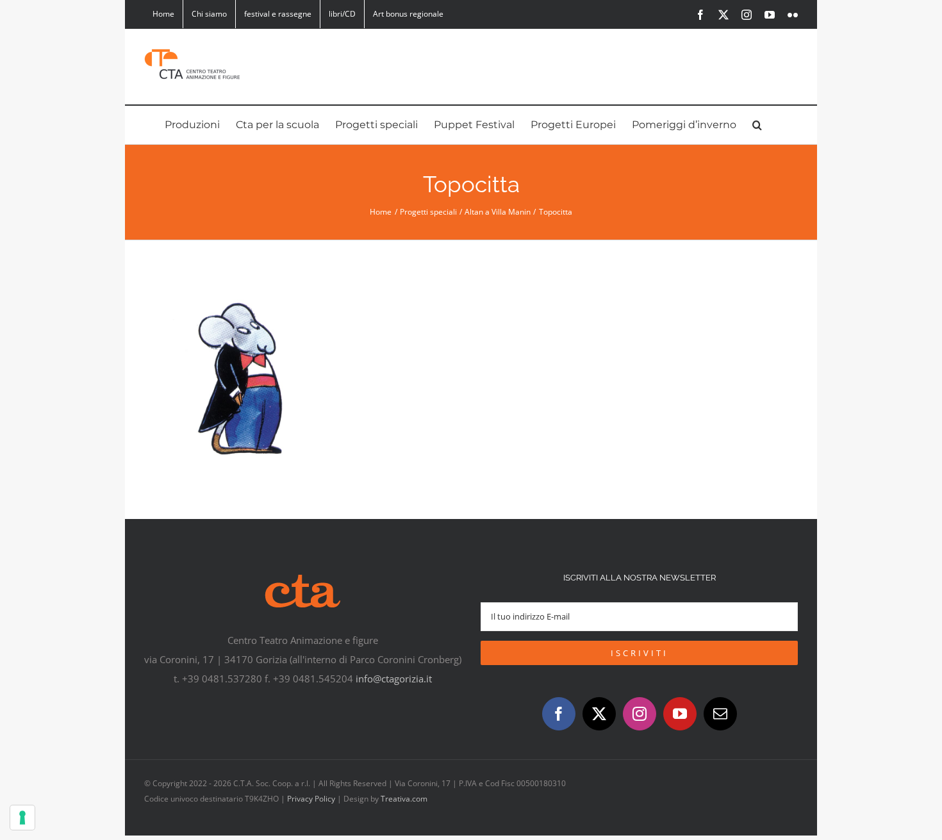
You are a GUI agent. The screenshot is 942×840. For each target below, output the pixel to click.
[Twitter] (599, 713)
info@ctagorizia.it (394, 678)
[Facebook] (558, 713)
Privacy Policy (311, 798)
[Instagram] (639, 713)
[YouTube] (680, 713)
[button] (757, 125)
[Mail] (720, 713)
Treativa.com (404, 798)
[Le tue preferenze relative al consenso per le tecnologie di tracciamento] (22, 817)
